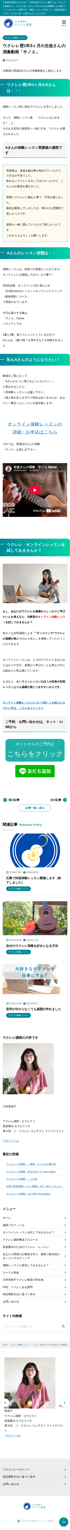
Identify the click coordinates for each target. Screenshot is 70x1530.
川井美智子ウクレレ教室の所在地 (23, 1279)
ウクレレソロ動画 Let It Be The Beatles (28, 1193)
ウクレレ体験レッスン (15, 37)
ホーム (7, 1217)
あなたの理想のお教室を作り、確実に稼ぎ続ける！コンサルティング (31, 1256)
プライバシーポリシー (16, 1469)
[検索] (63, 1327)
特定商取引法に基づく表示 (19, 1294)
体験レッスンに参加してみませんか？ (26, 1265)
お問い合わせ (11, 1301)
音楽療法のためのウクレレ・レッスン (26, 1247)
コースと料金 (11, 1272)
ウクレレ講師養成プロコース (20, 1239)
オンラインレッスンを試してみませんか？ (28, 1232)
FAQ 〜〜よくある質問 (18, 1287)
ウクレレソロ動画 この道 (21, 1179)
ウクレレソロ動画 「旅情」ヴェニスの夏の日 (31, 1164)
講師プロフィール (13, 1225)
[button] (5, 1403)
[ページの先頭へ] (63, 1522)
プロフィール (11, 1140)
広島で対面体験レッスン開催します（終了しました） (34, 1186)
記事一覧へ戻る (35, 807)
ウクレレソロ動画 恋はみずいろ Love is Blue (31, 1171)
